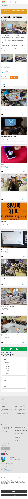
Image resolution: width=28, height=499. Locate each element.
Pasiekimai (3, 406)
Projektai (2, 430)
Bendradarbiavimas (4, 413)
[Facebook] (2, 454)
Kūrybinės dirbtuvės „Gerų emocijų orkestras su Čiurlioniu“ (11, 335)
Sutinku (14, 495)
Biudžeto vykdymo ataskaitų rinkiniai (6, 425)
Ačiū (13, 77)
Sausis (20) (7, 373)
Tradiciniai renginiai (4, 412)
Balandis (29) (7, 368)
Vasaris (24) (7, 371)
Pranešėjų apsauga (18, 431)
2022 (5, 386)
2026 (5, 359)
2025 (5, 377)
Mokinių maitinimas (18, 412)
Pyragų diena (4, 164)
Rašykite (3, 448)
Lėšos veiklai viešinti (5, 428)
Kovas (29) (7, 370)
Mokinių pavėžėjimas (18, 410)
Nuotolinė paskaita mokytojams (8, 249)
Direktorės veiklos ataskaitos (6, 433)
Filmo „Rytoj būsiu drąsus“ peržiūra (9, 136)
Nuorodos (16, 424)
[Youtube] (4, 454)
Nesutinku (14, 491)
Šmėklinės (3, 193)
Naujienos (7, 5)
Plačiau (23, 114)
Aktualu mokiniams (18, 434)
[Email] (7, 454)
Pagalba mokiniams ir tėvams (20, 409)
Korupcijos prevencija (18, 436)
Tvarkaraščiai (6, 398)
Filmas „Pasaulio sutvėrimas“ (7, 278)
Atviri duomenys (18, 440)
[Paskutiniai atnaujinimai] (15, 2)
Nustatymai (14, 488)
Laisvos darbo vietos (18, 426)
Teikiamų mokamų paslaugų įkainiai (20, 414)
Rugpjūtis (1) (7, 362)
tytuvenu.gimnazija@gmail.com (8, 470)
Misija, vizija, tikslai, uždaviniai (6, 409)
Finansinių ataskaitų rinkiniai (6, 427)
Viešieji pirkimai (4, 431)
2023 (5, 383)
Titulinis (2, 5)
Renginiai (13, 5)
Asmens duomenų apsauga (20, 427)
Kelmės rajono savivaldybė (15, 459)
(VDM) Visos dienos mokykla (20, 406)
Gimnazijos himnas (4, 410)
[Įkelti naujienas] (9, 2)
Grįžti (4, 84)
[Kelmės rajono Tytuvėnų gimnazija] (3, 1)
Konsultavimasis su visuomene (20, 429)
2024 (5, 380)
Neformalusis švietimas (19, 407)
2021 (5, 390)
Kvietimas (3, 221)
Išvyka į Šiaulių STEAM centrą (7, 306)
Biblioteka (16, 416)
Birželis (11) (7, 364)
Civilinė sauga (17, 437)
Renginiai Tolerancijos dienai (7, 108)
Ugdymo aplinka (4, 407)
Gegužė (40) (7, 366)
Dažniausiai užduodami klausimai (21, 430)
